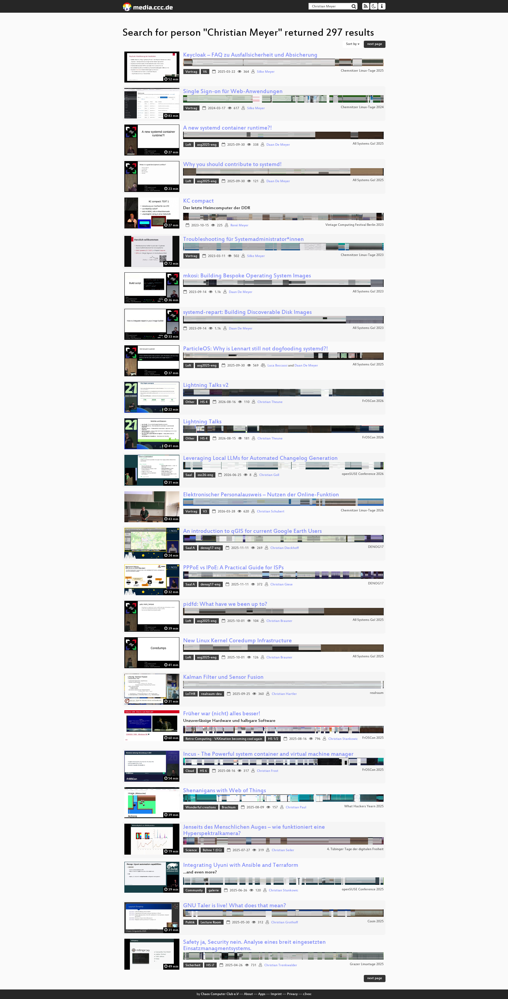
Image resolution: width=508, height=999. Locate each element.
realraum (377, 693)
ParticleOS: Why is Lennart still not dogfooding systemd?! (255, 349)
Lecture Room (211, 922)
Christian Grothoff (284, 922)
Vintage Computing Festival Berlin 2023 (354, 225)
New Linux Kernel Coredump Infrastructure (237, 641)
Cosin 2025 (376, 921)
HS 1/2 (273, 739)
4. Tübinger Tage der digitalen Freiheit (355, 849)
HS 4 (203, 402)
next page (374, 44)
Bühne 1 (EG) (212, 850)
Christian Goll (269, 475)
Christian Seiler (283, 850)
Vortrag (191, 72)
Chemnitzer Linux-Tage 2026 (362, 510)
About (248, 994)
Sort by (351, 44)
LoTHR (190, 694)
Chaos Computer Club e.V (220, 994)
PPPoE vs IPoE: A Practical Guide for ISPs (233, 568)
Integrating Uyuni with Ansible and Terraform (240, 865)
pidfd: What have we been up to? (225, 604)
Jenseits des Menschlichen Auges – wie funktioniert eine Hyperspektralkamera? (254, 830)
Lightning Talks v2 (206, 385)
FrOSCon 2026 (373, 401)
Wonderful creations (200, 807)
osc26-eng (205, 475)
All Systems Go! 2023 (368, 292)
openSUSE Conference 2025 (363, 889)
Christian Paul (296, 807)
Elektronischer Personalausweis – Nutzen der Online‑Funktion (261, 495)
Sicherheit (193, 965)
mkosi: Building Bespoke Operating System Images (247, 276)
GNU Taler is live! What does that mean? (234, 906)
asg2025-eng (206, 145)
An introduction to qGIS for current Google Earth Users (252, 531)
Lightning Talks (202, 422)
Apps (261, 994)
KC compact (198, 201)
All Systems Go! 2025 (368, 144)
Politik (190, 922)
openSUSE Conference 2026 (363, 474)
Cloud (189, 771)
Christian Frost (267, 771)
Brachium (229, 807)
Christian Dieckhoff (284, 548)
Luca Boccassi (277, 366)
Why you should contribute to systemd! (232, 165)
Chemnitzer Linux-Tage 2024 (362, 107)
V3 (205, 512)
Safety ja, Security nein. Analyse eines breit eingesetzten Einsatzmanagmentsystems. (254, 945)
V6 (205, 72)
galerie (213, 890)
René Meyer (239, 225)
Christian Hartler (284, 694)
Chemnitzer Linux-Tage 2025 (362, 71)
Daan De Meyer (278, 145)
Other (189, 402)
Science (191, 850)
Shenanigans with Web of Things (224, 791)
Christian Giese (281, 584)
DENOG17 (376, 547)
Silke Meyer (266, 72)
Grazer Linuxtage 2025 (367, 964)
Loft (188, 145)
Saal (188, 475)
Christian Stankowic (343, 739)
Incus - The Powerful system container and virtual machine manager (268, 754)
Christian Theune (270, 402)
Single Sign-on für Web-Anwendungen (233, 92)
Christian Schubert (270, 512)
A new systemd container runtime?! (227, 128)
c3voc (307, 994)
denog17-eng (210, 548)
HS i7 (210, 965)
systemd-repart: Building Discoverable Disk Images (247, 312)
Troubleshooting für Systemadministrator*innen (243, 239)
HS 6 (203, 771)
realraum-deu (211, 694)
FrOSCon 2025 (373, 738)
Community (194, 890)
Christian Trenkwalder (280, 965)
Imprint (276, 994)
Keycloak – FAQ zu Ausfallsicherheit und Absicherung (250, 55)
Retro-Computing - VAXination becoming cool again (223, 739)
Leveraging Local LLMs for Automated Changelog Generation (260, 458)
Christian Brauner (279, 621)
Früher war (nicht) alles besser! (221, 714)
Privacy (292, 994)
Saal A (190, 548)
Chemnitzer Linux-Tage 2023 (362, 255)
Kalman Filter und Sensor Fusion (223, 677)
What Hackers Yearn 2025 (364, 806)
